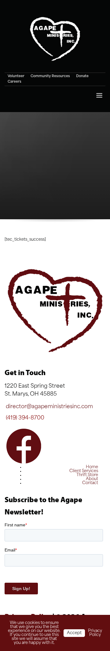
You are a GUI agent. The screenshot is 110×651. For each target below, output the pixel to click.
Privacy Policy (95, 633)
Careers (14, 82)
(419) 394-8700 (25, 418)
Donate (82, 76)
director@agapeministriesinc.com (49, 406)
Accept (74, 633)
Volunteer (16, 76)
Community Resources (50, 76)
